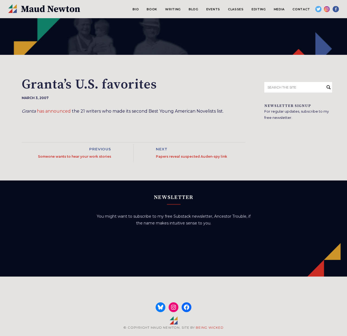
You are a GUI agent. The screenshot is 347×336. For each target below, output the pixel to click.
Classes (236, 9)
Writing (173, 9)
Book (152, 9)
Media (279, 9)
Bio (136, 9)
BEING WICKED (209, 327)
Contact (301, 9)
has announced (54, 111)
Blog (193, 9)
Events (213, 9)
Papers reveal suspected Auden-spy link (191, 156)
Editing (259, 9)
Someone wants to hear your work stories (74, 156)
